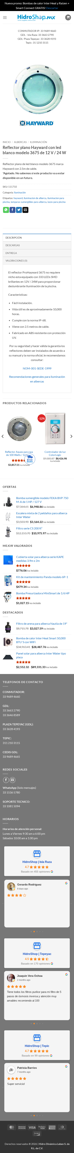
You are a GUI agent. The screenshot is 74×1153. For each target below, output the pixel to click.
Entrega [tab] (11, 253)
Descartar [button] (52, 8)
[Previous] (3, 443)
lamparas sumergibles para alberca (29, 201)
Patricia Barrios (27, 1067)
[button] (5, 17)
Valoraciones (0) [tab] (16, 260)
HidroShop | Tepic (37, 1045)
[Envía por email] (25, 210)
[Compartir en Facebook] (12, 210)
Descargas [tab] (13, 245)
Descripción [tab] (14, 237)
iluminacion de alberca (35, 198)
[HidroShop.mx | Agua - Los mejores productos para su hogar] (36, 17)
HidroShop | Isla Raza (37, 861)
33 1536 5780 (11, 792)
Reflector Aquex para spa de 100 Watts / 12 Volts (19, 453)
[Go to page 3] (39, 931)
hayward (18, 198)
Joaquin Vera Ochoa (29, 975)
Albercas (20, 142)
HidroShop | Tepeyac (37, 953)
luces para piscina (57, 201)
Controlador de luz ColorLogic (55, 453)
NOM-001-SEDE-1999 (37, 368)
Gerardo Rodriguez (29, 884)
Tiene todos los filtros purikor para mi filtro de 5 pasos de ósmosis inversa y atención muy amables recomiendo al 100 (34, 996)
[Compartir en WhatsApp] (6, 210)
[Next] (71, 443)
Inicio (7, 142)
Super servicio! (16, 1083)
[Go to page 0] (31, 931)
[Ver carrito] (68, 17)
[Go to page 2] (37, 931)
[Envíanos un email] (12, 780)
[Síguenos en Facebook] (6, 780)
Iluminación (38, 142)
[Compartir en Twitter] (19, 210)
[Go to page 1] (34, 931)
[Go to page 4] (42, 931)
